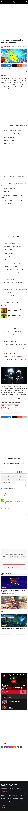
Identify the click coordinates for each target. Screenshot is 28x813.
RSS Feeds (20, 795)
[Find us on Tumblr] (21, 747)
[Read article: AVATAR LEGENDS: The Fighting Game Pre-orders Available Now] (4, 310)
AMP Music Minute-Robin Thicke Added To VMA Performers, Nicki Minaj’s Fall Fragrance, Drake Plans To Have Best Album (3, 407)
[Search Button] (26, 2)
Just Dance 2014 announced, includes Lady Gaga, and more (9, 407)
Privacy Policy (3, 795)
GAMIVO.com (9, 798)
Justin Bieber (20, 356)
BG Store (9, 796)
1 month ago (10, 611)
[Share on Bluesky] (8, 65)
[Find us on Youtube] (5, 747)
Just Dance (6, 413)
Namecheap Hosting (4, 800)
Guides (15, 801)
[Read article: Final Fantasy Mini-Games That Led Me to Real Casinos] (14, 620)
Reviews (2, 801)
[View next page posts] (15, 320)
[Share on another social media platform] (24, 65)
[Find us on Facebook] (2, 747)
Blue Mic (21, 800)
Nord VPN (11, 800)
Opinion (4, 587)
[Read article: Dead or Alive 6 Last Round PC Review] (14, 602)
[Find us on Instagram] (11, 747)
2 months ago (11, 311)
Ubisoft (17, 413)
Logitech (21, 798)
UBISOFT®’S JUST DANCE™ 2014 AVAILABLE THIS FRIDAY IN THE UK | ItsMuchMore (15, 500)
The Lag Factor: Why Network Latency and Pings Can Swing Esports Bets (17, 314)
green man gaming (21, 796)
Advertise (9, 795)
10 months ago (12, 316)
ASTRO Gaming (15, 798)
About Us (2, 793)
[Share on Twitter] (14, 65)
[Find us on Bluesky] (8, 747)
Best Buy (16, 800)
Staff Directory (14, 793)
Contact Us (8, 793)
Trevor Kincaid (5, 593)
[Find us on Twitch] (18, 747)
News (6, 801)
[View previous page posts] (13, 320)
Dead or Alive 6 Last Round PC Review (9, 610)
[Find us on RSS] (14, 747)
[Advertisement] (14, 19)
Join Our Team (21, 793)
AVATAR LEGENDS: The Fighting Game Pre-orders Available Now (17, 309)
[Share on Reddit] (19, 65)
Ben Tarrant (7, 46)
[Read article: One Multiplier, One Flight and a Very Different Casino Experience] (14, 582)
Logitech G (3, 798)
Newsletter (15, 795)
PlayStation (12, 413)
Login (26, 472)
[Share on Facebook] (3, 65)
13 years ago (14, 46)
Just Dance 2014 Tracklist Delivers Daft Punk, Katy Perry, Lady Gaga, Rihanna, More (16, 407)
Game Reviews (5, 607)
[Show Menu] (1, 2)
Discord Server (3, 796)
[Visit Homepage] (14, 2)
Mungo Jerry (17, 273)
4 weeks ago (12, 593)
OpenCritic (15, 796)
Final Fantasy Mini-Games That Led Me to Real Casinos (13, 628)
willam (13, 356)
